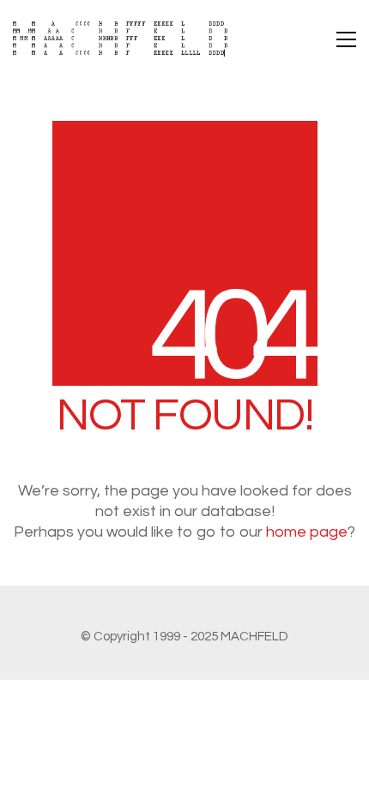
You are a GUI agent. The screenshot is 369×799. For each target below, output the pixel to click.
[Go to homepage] (120, 39)
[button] (346, 39)
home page (307, 532)
